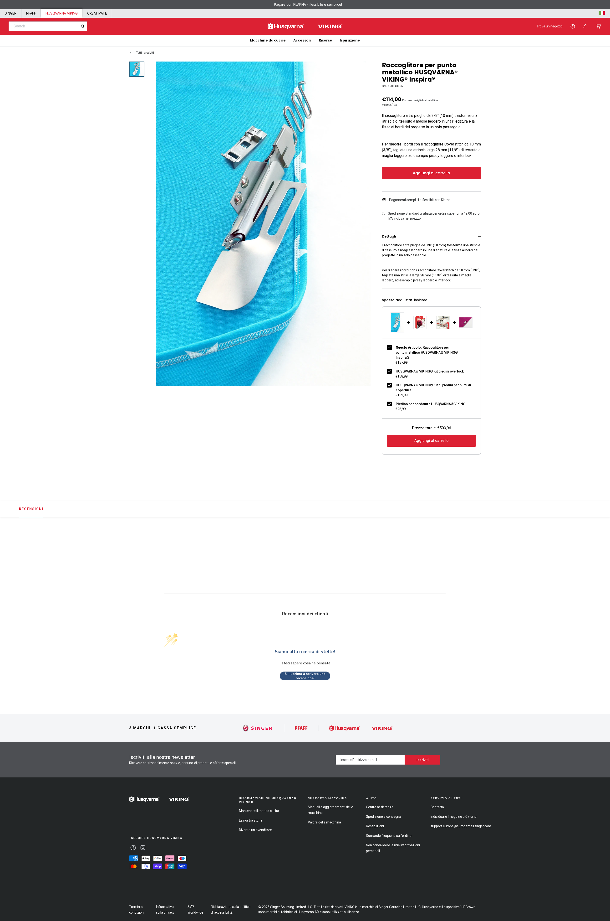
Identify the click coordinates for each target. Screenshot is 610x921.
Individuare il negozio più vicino (454, 816)
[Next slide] (482, 545)
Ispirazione (350, 40)
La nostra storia (250, 820)
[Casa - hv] (159, 799)
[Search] (82, 26)
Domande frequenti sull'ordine (389, 836)
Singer (10, 13)
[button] (598, 26)
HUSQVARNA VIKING (62, 13)
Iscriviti (422, 759)
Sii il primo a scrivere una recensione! (305, 676)
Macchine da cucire (268, 40)
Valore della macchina (324, 822)
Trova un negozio (550, 26)
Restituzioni (375, 826)
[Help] (572, 26)
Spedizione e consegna (383, 816)
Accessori (302, 40)
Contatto (437, 807)
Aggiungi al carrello (431, 173)
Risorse (325, 40)
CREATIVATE (97, 13)
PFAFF (31, 13)
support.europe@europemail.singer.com (461, 826)
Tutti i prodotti (145, 52)
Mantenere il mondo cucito (259, 811)
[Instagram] (143, 848)
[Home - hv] (305, 26)
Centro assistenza (379, 807)
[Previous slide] (127, 545)
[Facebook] (133, 848)
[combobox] (48, 26)
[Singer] (258, 728)
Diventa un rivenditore (255, 830)
